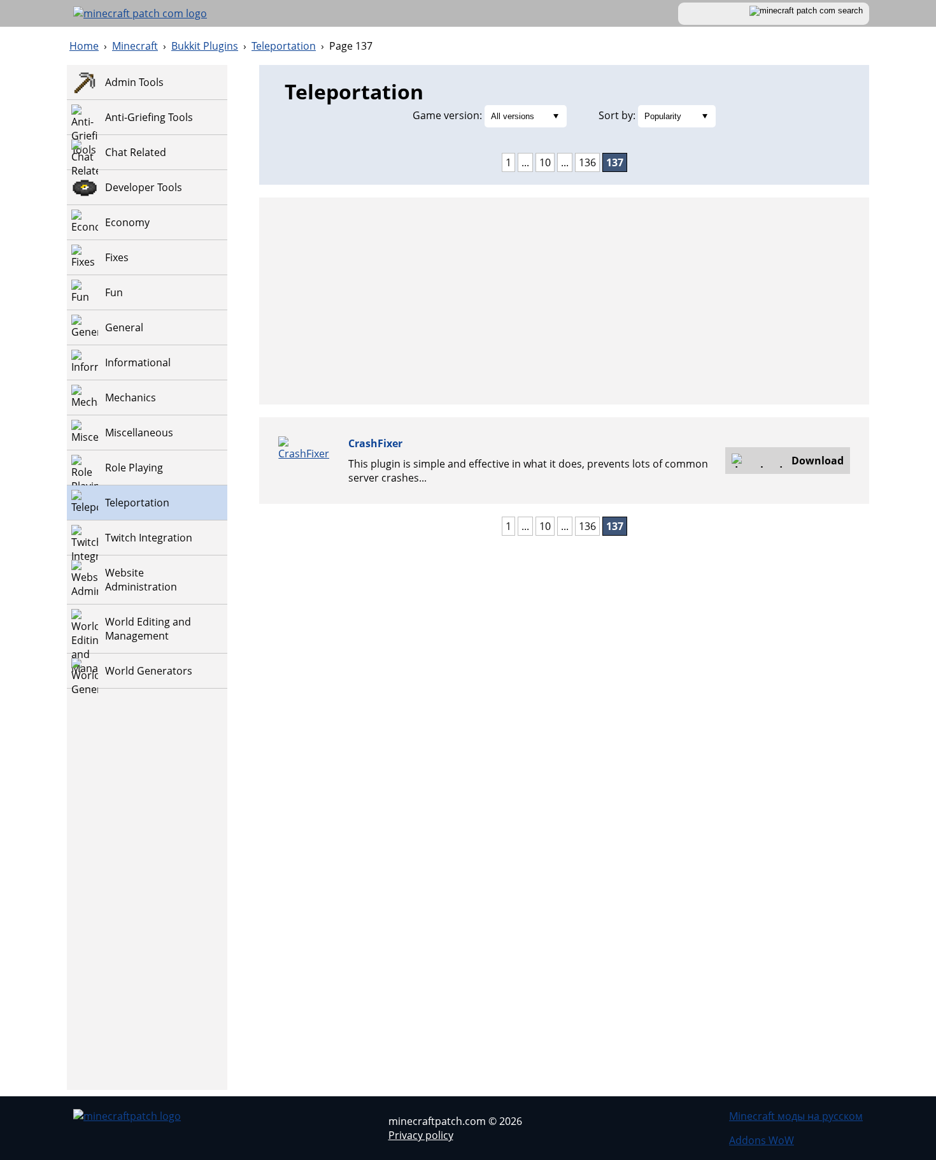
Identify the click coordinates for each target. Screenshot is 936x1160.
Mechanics (130, 397)
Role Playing (134, 468)
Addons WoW (761, 1140)
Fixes (117, 257)
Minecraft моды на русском (796, 1116)
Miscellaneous (139, 433)
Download (817, 461)
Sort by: (617, 115)
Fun (114, 292)
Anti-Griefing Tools (149, 117)
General (124, 327)
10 (545, 162)
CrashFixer (375, 443)
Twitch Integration (148, 538)
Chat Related (135, 152)
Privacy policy (420, 1135)
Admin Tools (134, 82)
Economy (127, 222)
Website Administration (141, 580)
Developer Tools (143, 187)
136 (587, 162)
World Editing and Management (148, 629)
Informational (138, 362)
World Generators (148, 671)
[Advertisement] (147, 899)
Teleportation (137, 503)
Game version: (447, 115)
